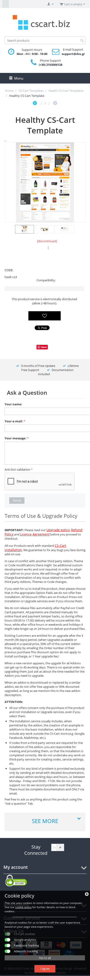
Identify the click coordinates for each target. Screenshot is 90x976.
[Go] (60, 847)
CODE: (9, 270)
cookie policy (23, 907)
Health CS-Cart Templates (66, 91)
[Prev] (35, 104)
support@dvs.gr (73, 54)
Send (17, 500)
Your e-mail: (14, 421)
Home (9, 91)
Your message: (15, 438)
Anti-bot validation (17, 469)
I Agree (45, 969)
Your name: (13, 404)
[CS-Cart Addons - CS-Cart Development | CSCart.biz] (45, 22)
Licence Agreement (35, 534)
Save (44, 347)
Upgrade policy (58, 530)
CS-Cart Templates (31, 91)
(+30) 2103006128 (50, 65)
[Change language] (5, 4)
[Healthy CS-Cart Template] (45, 182)
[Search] (82, 41)
